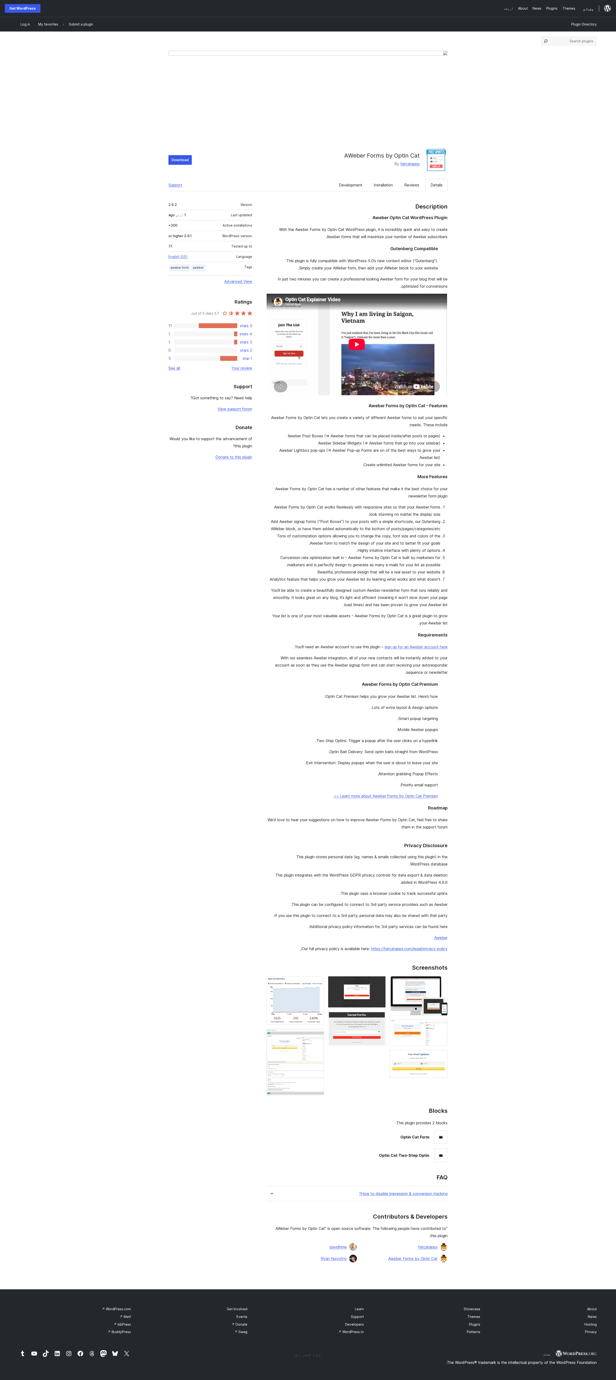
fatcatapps (410, 163)
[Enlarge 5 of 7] (379, 1018)
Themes (473, 1317)
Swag (240, 1332)
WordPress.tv (351, 1332)
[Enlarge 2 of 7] (441, 1026)
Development (350, 185)
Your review (241, 368)
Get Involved (237, 1309)
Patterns (473, 1332)
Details (436, 185)
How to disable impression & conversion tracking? (403, 1193)
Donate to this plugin (233, 457)
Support (175, 185)
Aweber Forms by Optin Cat (412, 1258)
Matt (125, 1317)
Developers (354, 1324)
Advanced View (238, 281)
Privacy (591, 1332)
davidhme (338, 1247)
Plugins (474, 1324)
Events (242, 1317)
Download (180, 160)
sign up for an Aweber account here (416, 646)
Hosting (590, 1324)
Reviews (411, 185)
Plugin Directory (584, 24)
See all (174, 368)
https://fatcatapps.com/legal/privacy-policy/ (374, 948)
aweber (198, 267)
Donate (239, 1324)
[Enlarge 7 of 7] (317, 1035)
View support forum (235, 409)
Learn (359, 1309)
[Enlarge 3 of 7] (441, 1056)
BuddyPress (119, 1332)
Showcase (472, 1309)
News (592, 1317)
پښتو (547, 1354)
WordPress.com (116, 1309)
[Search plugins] (546, 41)
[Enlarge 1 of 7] (441, 982)
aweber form (179, 267)
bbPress (122, 1324)
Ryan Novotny (334, 1258)
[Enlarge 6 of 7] (317, 982)
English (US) (178, 256)
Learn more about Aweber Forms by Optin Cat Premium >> (386, 796)
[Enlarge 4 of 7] (379, 982)
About (592, 1309)
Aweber (441, 937)
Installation (383, 185)
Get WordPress (22, 8)
